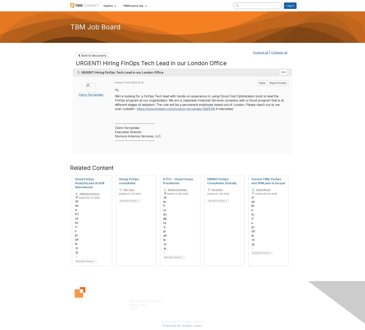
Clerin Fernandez (91, 95)
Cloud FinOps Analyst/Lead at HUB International (89, 183)
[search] (237, 5)
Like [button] (283, 72)
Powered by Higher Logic (182, 325)
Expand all (260, 52)
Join (186, 301)
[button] (110, 6)
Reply (262, 83)
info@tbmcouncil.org (142, 316)
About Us (244, 301)
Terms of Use (247, 304)
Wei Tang (129, 189)
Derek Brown (263, 189)
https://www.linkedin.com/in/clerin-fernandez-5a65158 (176, 109)
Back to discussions (93, 55)
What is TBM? (192, 304)
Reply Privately (278, 83)
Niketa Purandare (177, 189)
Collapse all (279, 52)
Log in (290, 5)
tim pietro (217, 189)
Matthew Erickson (89, 193)
